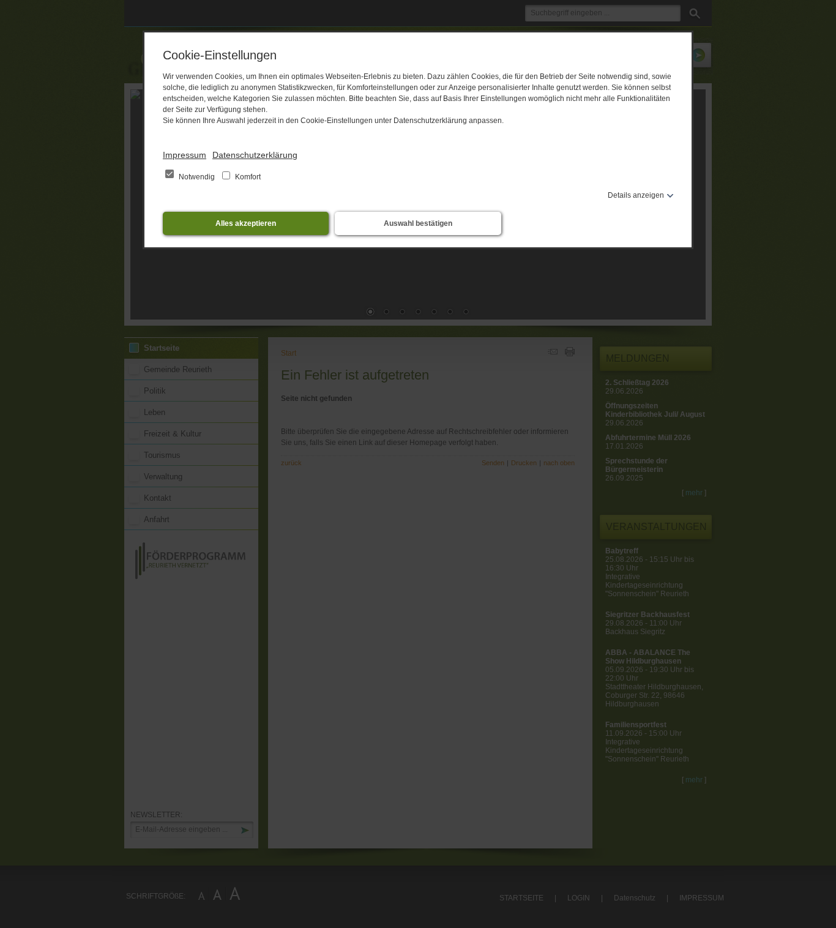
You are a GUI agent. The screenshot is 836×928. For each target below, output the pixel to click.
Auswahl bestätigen (418, 223)
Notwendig (197, 177)
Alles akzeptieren (245, 223)
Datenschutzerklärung (254, 155)
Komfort (247, 177)
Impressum (184, 155)
